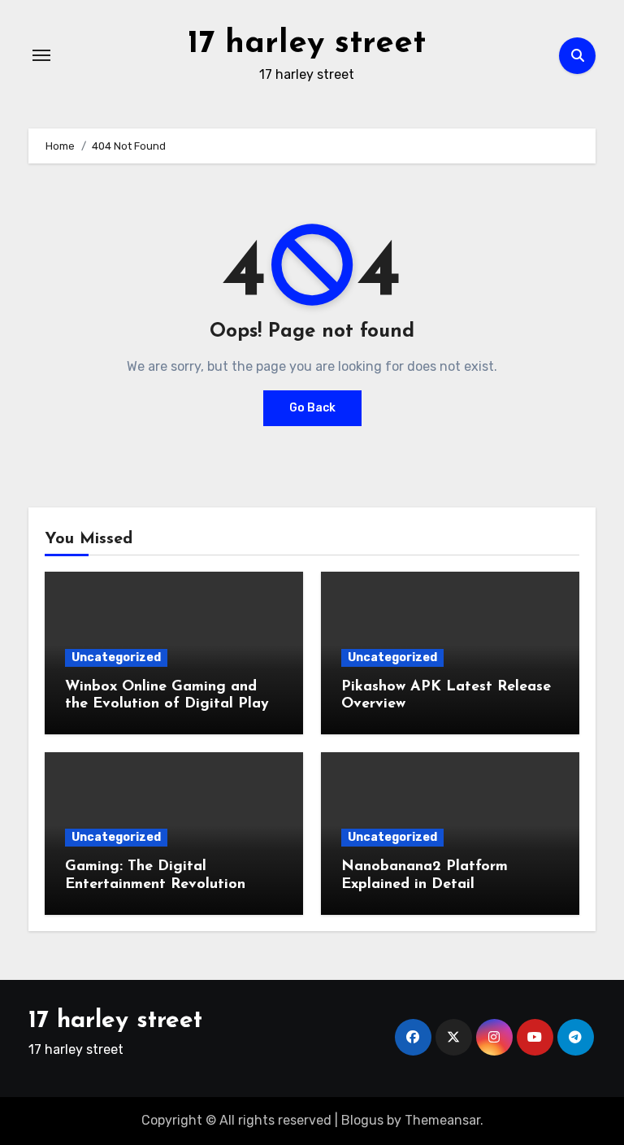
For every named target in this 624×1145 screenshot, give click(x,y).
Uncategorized (116, 657)
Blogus (362, 1120)
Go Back (312, 408)
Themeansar (442, 1120)
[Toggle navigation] (41, 55)
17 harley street (307, 44)
